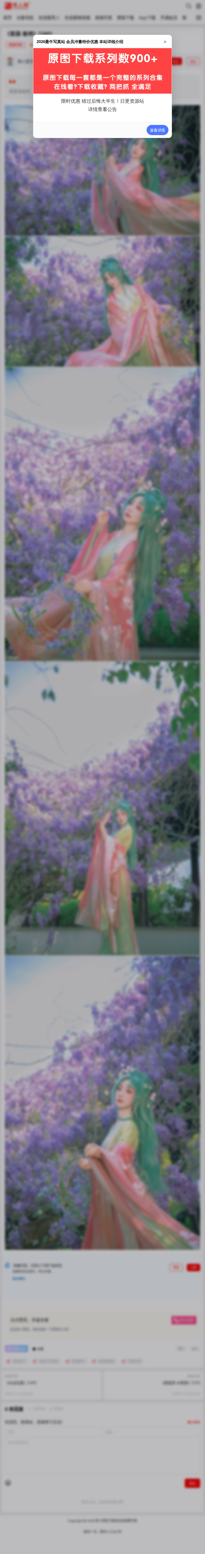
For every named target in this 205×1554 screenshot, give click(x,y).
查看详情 (157, 130)
